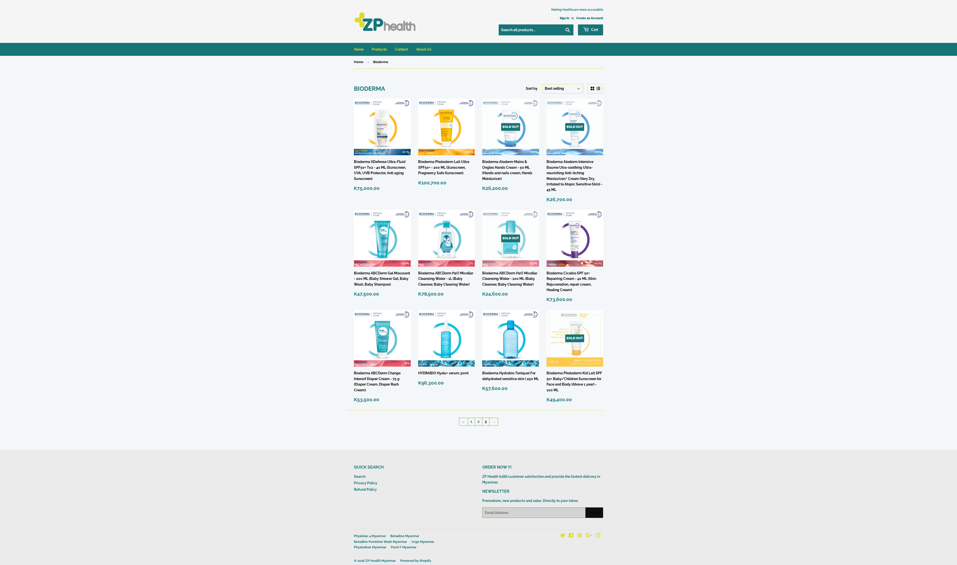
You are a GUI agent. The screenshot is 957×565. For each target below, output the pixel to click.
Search (359, 477)
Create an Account (589, 18)
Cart (594, 30)
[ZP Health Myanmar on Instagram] (598, 536)
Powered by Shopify (415, 561)
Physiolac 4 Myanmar (370, 536)
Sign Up (594, 512)
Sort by (532, 88)
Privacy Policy (365, 483)
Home (359, 49)
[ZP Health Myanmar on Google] (588, 536)
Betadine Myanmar (404, 536)
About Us (423, 49)
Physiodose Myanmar (370, 547)
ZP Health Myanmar (381, 561)
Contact (401, 49)
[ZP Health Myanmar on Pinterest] (579, 536)
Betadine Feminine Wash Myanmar (380, 542)
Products (379, 49)
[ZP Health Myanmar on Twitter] (562, 536)
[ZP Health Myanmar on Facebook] (571, 536)
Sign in (564, 18)
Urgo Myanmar (422, 542)
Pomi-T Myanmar (403, 547)
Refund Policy (365, 489)
